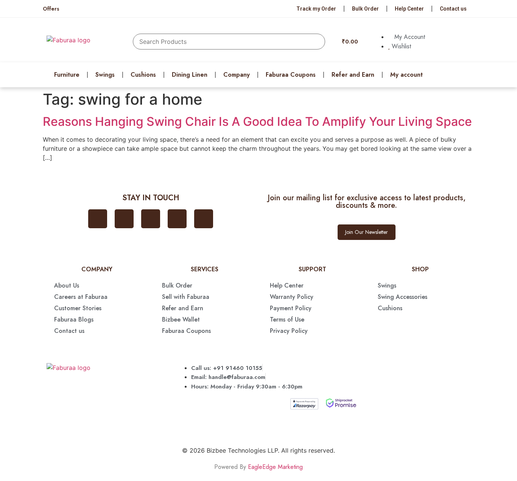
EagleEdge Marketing (275, 466)
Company (236, 74)
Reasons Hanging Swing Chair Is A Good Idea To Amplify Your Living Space (257, 121)
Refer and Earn (353, 74)
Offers (51, 8)
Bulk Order (365, 9)
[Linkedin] (203, 218)
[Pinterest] (177, 218)
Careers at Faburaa (80, 296)
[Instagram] (150, 218)
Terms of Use (287, 319)
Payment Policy (290, 308)
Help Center (409, 9)
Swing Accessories (402, 296)
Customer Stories (77, 308)
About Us (66, 285)
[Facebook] (97, 218)
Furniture (66, 74)
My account (406, 74)
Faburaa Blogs (73, 319)
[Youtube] (124, 218)
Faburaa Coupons (291, 74)
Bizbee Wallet (181, 319)
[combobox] (229, 41)
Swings (105, 74)
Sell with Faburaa (185, 296)
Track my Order (316, 9)
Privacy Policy (289, 330)
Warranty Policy (291, 296)
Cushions (143, 74)
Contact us (453, 9)
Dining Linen (189, 74)
